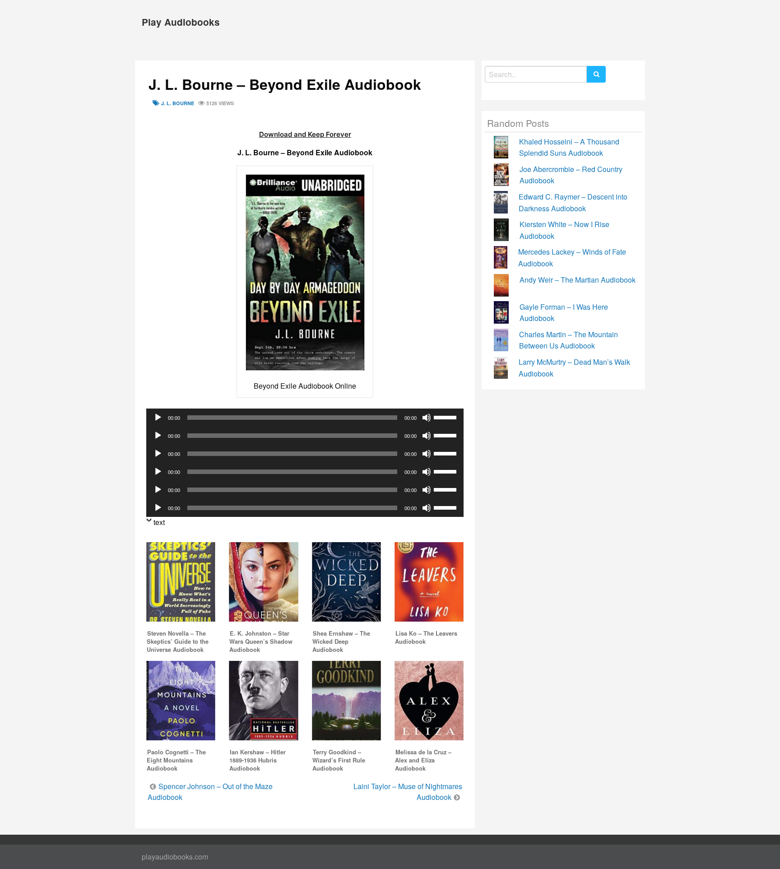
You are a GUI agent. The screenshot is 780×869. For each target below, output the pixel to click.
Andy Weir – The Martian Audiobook (578, 279)
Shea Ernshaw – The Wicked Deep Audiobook (341, 641)
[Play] (157, 417)
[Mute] (426, 417)
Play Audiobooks (181, 21)
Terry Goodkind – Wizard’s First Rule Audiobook (338, 760)
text (159, 522)
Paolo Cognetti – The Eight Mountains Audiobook (176, 760)
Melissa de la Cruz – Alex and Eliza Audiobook (423, 760)
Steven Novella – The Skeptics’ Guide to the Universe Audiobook (178, 641)
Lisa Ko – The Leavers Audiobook (426, 637)
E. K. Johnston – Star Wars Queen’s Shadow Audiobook (260, 641)
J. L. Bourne (177, 103)
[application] (305, 418)
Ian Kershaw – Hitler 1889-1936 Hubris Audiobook (257, 760)
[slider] (446, 417)
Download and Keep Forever (305, 134)
